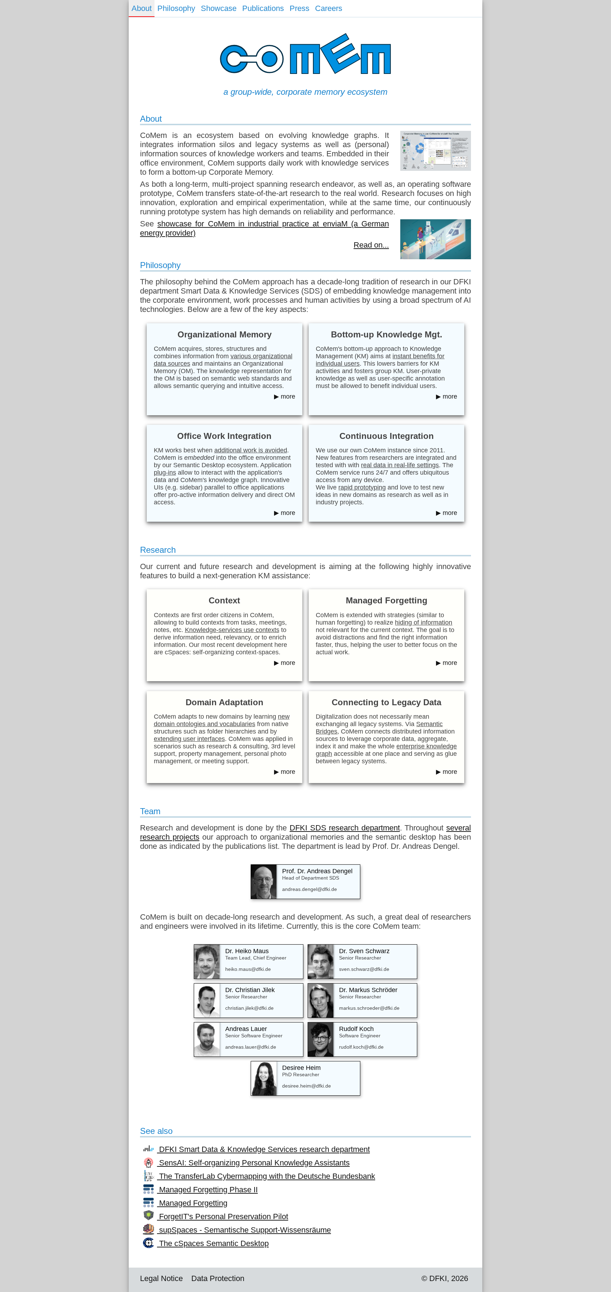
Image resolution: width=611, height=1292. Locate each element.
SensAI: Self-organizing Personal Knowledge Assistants (253, 1162)
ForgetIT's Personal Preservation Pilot (222, 1216)
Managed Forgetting (192, 1203)
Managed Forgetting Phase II (207, 1189)
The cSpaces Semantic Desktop (213, 1243)
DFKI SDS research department (345, 827)
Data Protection (217, 1278)
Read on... (371, 245)
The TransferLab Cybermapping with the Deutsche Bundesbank (266, 1176)
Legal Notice (161, 1278)
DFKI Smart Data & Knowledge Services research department (263, 1149)
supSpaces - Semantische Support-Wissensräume (244, 1230)
